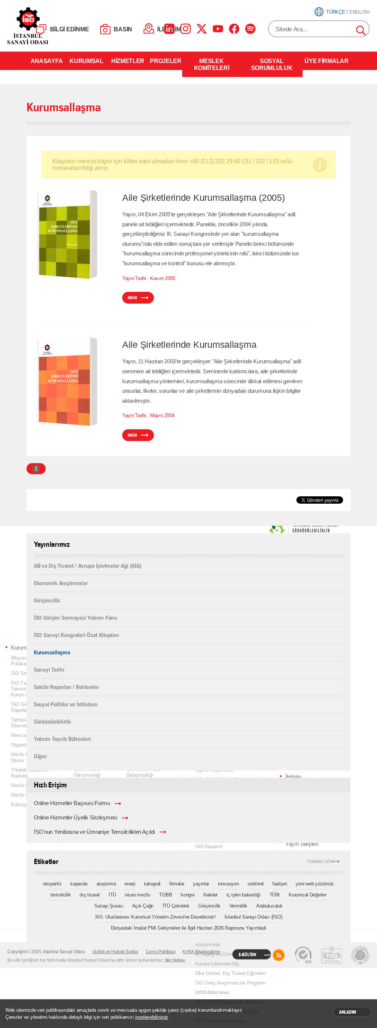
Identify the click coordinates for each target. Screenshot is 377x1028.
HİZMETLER (127, 60)
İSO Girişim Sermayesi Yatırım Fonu (75, 617)
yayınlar (201, 884)
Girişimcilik (47, 600)
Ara (361, 30)
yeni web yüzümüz (315, 884)
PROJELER (165, 60)
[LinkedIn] (169, 29)
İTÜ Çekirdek (176, 906)
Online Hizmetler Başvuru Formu (72, 803)
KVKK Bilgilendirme (201, 951)
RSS (279, 955)
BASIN (123, 29)
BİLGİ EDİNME (69, 29)
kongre (187, 895)
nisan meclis (138, 895)
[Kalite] (303, 955)
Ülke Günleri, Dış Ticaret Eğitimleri (230, 973)
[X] (202, 29)
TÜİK (274, 895)
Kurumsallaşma (52, 651)
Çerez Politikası (161, 951)
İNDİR (132, 298)
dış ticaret (90, 895)
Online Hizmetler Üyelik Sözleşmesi (75, 818)
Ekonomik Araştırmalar (60, 582)
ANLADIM (347, 1012)
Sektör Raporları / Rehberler (66, 686)
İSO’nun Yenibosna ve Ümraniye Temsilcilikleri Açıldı (94, 832)
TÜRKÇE (335, 12)
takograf (152, 884)
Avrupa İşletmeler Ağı (217, 963)
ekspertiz (52, 884)
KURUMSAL (86, 60)
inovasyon (228, 884)
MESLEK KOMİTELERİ (211, 64)
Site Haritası (175, 960)
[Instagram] (185, 29)
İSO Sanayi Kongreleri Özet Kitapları (76, 634)
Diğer (40, 755)
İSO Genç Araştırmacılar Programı (230, 983)
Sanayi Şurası (108, 906)
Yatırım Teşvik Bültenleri (62, 738)
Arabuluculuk (269, 906)
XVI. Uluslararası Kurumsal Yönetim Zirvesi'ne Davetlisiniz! (155, 917)
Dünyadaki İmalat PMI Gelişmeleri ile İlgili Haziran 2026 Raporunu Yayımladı (189, 928)
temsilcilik (60, 895)
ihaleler (210, 895)
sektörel (255, 884)
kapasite (79, 884)
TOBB (165, 895)
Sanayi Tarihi (49, 669)
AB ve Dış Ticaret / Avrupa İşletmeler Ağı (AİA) (87, 566)
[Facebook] (234, 29)
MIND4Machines (212, 992)
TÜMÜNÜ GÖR (320, 862)
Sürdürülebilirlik (52, 721)
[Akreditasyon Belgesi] (331, 955)
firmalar (176, 884)
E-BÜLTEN (247, 955)
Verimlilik (238, 906)
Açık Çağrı (143, 906)
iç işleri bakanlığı (243, 895)
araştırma (106, 884)
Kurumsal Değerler (307, 895)
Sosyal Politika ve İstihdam (66, 703)
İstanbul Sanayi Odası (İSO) (253, 917)
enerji (129, 884)
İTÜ (112, 895)
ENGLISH (359, 12)
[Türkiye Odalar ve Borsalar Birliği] (360, 955)
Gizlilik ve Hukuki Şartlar (115, 951)
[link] (289, 530)
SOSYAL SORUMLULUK (272, 64)
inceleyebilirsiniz (151, 1017)
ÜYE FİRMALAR (326, 60)
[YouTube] (218, 29)
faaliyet (279, 884)
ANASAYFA (47, 60)
